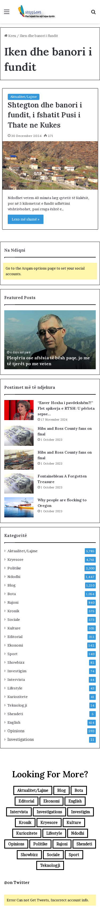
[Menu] (6, 14)
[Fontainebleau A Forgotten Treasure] (19, 483)
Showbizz (16, 662)
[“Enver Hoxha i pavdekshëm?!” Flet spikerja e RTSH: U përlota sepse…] (19, 410)
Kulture (14, 628)
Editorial (14, 636)
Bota (11, 594)
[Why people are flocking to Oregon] (19, 507)
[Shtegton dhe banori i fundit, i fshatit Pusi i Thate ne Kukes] (50, 165)
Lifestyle (14, 688)
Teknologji (17, 705)
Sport (12, 654)
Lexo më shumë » (25, 219)
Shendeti (15, 714)
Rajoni (12, 602)
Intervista (16, 679)
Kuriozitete (17, 696)
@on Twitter (17, 882)
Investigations (20, 739)
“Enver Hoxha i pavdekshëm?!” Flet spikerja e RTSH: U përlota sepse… (66, 408)
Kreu (11, 35)
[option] (50, 339)
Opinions (16, 731)
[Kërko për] (93, 14)
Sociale (13, 619)
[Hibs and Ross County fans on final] (19, 436)
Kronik (13, 611)
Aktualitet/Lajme (23, 97)
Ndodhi (13, 576)
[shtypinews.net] (34, 12)
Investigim (16, 671)
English (13, 722)
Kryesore (15, 559)
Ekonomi (15, 645)
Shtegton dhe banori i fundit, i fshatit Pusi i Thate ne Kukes (45, 115)
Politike (14, 568)
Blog (11, 585)
